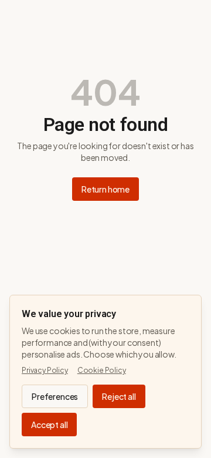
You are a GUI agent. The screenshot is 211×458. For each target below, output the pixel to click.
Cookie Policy (101, 370)
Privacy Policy (45, 370)
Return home (105, 189)
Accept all (49, 424)
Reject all (118, 396)
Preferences (55, 396)
